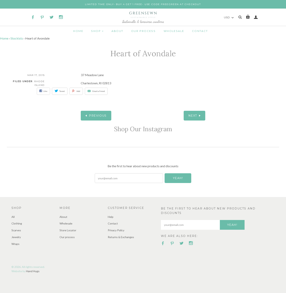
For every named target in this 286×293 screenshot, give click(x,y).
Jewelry (16, 237)
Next (192, 115)
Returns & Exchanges (121, 237)
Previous (97, 115)
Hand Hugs (32, 271)
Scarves (16, 230)
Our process (143, 31)
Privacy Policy (116, 230)
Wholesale (174, 31)
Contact (200, 31)
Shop (96, 31)
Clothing (16, 223)
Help (110, 216)
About (117, 31)
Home (78, 31)
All (13, 216)
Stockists (17, 38)
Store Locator (68, 230)
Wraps (15, 243)
